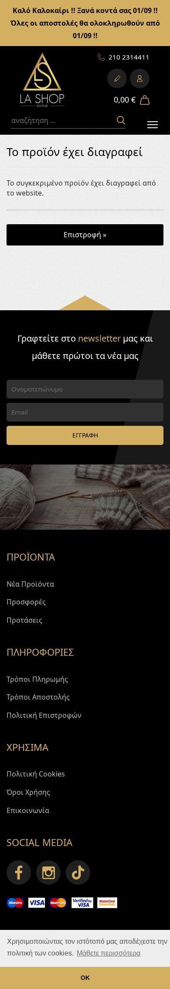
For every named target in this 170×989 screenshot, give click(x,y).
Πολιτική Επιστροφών (44, 715)
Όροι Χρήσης (28, 792)
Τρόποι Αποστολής (38, 697)
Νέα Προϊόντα (30, 584)
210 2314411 (129, 57)
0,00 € (125, 99)
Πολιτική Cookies (36, 774)
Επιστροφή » (85, 234)
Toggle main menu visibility (152, 124)
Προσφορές (26, 602)
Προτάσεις (24, 620)
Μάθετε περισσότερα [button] (108, 953)
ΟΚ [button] (85, 977)
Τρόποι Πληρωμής (37, 679)
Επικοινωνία (28, 810)
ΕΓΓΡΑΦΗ (85, 435)
